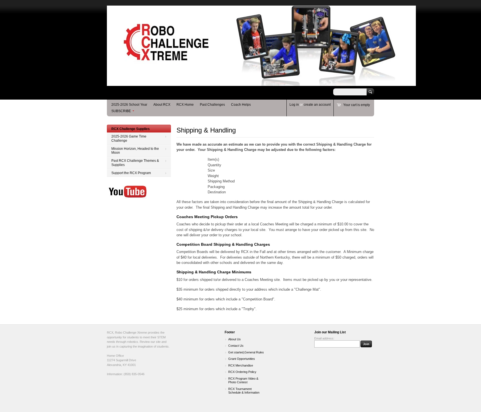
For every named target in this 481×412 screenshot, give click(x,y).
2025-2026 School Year (129, 105)
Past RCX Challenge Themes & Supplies (135, 163)
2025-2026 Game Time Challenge (128, 138)
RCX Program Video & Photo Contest (243, 380)
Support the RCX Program (131, 173)
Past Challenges (212, 105)
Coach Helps (241, 105)
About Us (234, 339)
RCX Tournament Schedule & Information (243, 390)
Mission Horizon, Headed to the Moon (135, 151)
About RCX (161, 105)
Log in (294, 105)
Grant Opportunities (241, 358)
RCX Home (185, 105)
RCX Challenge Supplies (130, 129)
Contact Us (236, 345)
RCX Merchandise (240, 365)
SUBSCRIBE (121, 111)
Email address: (324, 338)
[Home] (261, 83)
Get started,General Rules (246, 352)
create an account (317, 105)
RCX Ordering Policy (242, 372)
